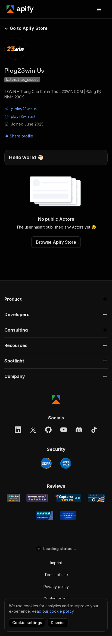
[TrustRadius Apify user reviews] (44, 515)
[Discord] (78, 429)
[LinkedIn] (18, 429)
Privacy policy (56, 586)
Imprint (56, 562)
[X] (33, 429)
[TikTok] (94, 429)
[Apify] (20, 9)
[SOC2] (65, 463)
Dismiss (58, 622)
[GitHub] (48, 429)
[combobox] (28, 136)
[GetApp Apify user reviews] (13, 498)
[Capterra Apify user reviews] (67, 498)
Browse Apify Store (56, 242)
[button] (56, 299)
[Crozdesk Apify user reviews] (68, 515)
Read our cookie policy (53, 611)
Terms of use (56, 574)
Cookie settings (27, 622)
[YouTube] (63, 429)
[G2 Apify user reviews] (96, 498)
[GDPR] (46, 463)
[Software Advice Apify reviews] (37, 498)
